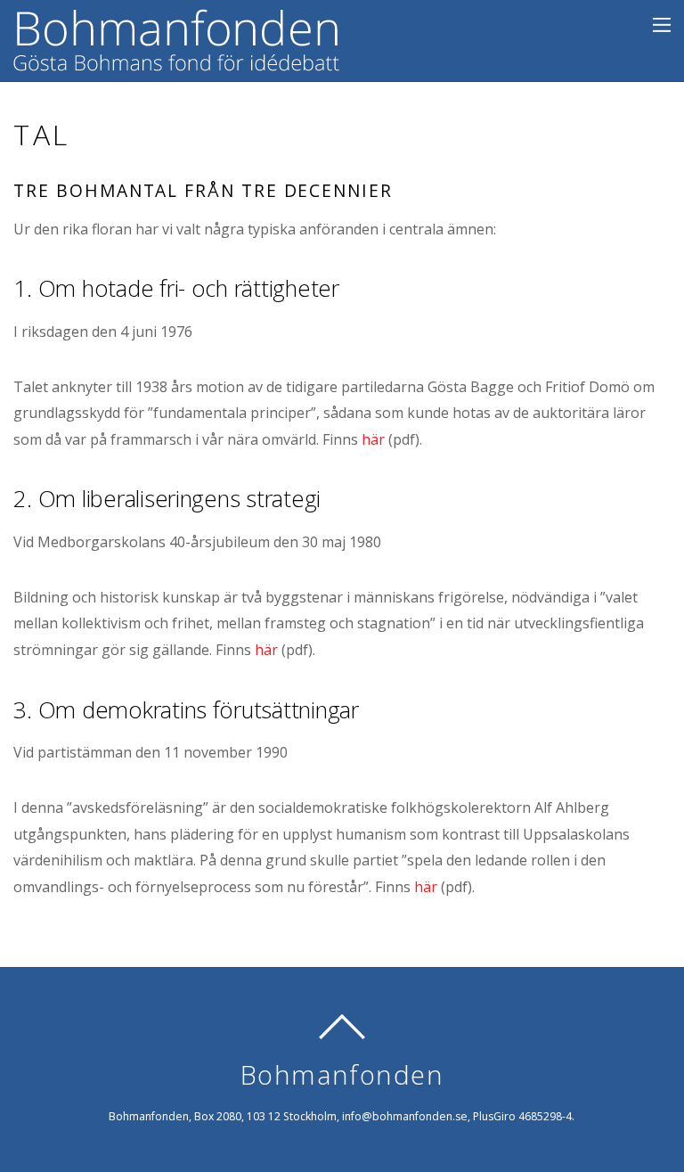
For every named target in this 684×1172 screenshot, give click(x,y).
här (373, 439)
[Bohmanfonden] (176, 59)
